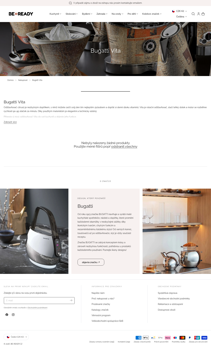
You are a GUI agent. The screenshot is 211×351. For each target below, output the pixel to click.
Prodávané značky (101, 304)
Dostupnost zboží (166, 309)
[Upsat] (71, 300)
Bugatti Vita (37, 80)
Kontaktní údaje (124, 342)
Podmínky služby (178, 342)
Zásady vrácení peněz (142, 342)
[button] (193, 14)
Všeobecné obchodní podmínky (174, 298)
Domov (10, 80)
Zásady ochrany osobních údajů (101, 342)
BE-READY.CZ (16, 344)
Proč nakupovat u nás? (103, 298)
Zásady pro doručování (198, 342)
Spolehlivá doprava (167, 293)
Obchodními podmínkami (37, 308)
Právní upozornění (161, 342)
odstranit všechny (124, 146)
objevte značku (89, 262)
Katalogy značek (100, 309)
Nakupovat (22, 80)
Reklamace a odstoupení (170, 304)
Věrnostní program (101, 315)
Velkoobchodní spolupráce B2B (107, 321)
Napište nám (98, 293)
